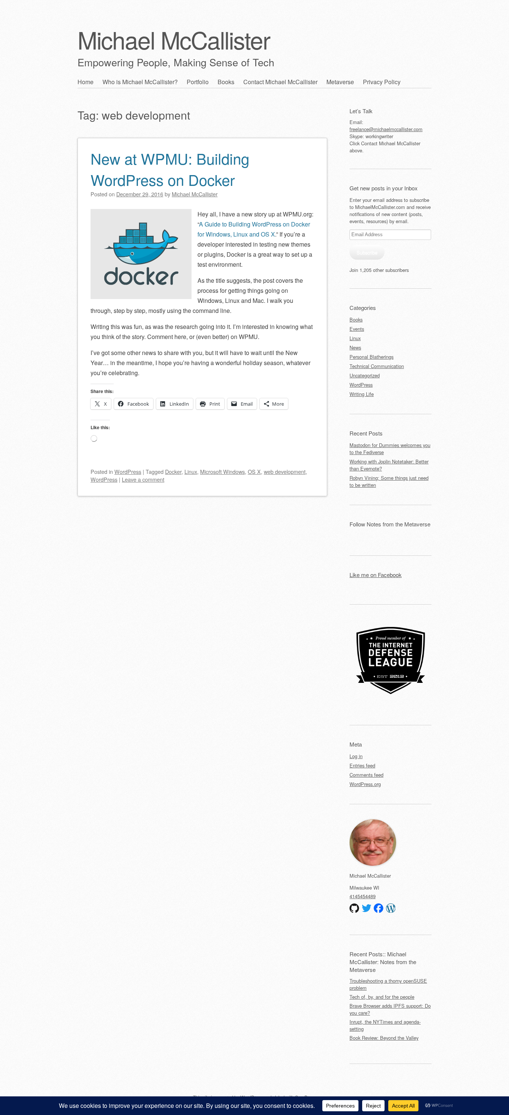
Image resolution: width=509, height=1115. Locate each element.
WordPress (127, 471)
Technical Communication (377, 366)
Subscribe (367, 252)
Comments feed (366, 774)
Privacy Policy (382, 81)
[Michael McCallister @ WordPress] (391, 908)
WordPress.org (365, 784)
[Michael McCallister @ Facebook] (378, 908)
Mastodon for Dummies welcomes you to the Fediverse (390, 448)
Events (357, 328)
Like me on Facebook (376, 575)
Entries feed (362, 765)
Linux (190, 471)
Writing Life (362, 393)
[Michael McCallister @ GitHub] (354, 908)
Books (226, 81)
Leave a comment (143, 479)
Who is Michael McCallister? (140, 81)
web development (285, 471)
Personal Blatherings (371, 356)
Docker (173, 471)
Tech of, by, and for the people (382, 996)
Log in (356, 756)
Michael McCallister (174, 39)
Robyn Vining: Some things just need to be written (389, 481)
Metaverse (340, 81)
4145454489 (363, 896)
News (355, 347)
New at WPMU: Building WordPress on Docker (170, 169)
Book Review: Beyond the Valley (384, 1037)
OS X (254, 471)
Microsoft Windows (222, 471)
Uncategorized (365, 375)
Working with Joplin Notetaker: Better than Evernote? (389, 465)
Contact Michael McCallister (280, 81)
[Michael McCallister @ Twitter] (367, 908)
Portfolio (198, 81)
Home (86, 81)
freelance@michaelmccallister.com (386, 129)
